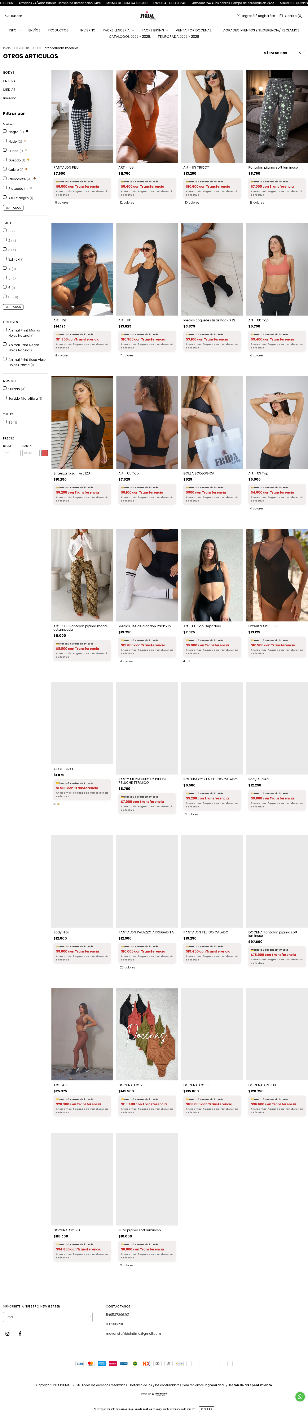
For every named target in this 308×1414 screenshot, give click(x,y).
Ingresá (248, 15)
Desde (7, 446)
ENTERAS (10, 81)
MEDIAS (9, 89)
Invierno (9, 98)
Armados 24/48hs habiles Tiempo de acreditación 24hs (123, 3)
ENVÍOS (34, 30)
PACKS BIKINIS (153, 30)
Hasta (27, 446)
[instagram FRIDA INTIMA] (8, 1333)
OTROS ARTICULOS (27, 48)
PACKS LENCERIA (117, 30)
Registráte (266, 15)
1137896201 (114, 1324)
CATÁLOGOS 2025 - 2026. (130, 36)
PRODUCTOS (58, 30)
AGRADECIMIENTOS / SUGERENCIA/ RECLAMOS (261, 30)
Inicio (7, 48)
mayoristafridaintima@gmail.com (133, 1333)
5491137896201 (117, 1314)
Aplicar (44, 453)
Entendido (206, 1409)
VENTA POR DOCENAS (194, 30)
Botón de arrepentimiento (250, 1385)
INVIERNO (88, 30)
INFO (13, 30)
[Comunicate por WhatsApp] (300, 1396)
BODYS (8, 72)
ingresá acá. (214, 1385)
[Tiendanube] (154, 1395)
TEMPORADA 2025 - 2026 (178, 36)
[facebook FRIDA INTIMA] (20, 1333)
